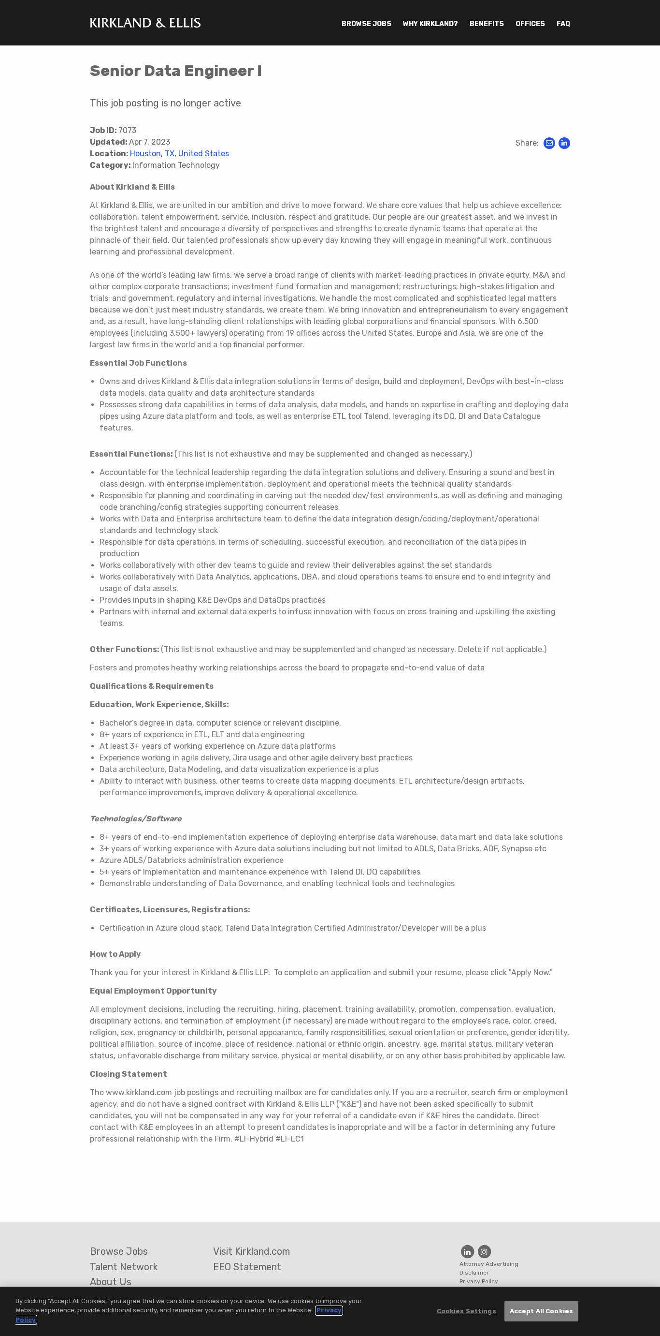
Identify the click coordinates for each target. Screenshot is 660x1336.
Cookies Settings (466, 1311)
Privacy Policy (478, 1281)
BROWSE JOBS (366, 24)
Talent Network (124, 1267)
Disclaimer (474, 1272)
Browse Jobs (119, 1251)
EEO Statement (247, 1267)
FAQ (563, 24)
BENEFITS (487, 24)
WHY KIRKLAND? (430, 24)
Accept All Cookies (541, 1311)
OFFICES (530, 24)
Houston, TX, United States (179, 153)
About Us (110, 1282)
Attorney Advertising (488, 1264)
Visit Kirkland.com (251, 1251)
